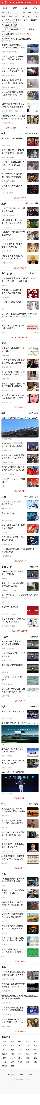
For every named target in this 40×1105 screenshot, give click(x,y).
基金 (31, 496)
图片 (30, 12)
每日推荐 (34, 636)
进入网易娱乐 (19, 268)
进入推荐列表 (19, 1031)
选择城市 (34, 566)
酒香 (27, 1062)
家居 (3, 343)
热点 (35, 7)
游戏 (35, 1053)
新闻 (3, 12)
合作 (21, 1074)
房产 (16, 16)
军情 (36, 413)
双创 (20, 1062)
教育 (4, 1057)
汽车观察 (34, 706)
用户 (37, 2)
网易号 (4, 636)
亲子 (4, 1062)
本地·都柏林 (7, 566)
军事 (3, 16)
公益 (30, 16)
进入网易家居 (19, 407)
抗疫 (12, 1066)
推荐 (15, 7)
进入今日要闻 (11, 128)
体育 (16, 12)
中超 (31, 133)
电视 (26, 203)
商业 (36, 496)
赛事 (21, 133)
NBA (26, 133)
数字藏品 (5, 1066)
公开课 (12, 1057)
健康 (20, 1057)
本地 (35, 1049)
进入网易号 (19, 701)
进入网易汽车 (19, 798)
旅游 (35, 1057)
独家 (27, 1057)
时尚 (12, 1053)
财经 (23, 12)
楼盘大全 (34, 273)
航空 (35, 1062)
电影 (31, 203)
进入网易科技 (19, 868)
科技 (23, 16)
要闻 (5, 7)
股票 (26, 496)
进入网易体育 (19, 198)
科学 (31, 803)
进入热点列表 (19, 961)
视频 (12, 1049)
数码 (27, 1049)
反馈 (12, 1074)
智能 (36, 803)
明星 (36, 203)
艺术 (12, 1062)
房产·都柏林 (7, 273)
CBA (36, 133)
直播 (10, 16)
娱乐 (10, 12)
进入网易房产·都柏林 (19, 337)
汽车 (36, 12)
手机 (20, 1049)
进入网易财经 (19, 561)
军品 (31, 413)
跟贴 (27, 1053)
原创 (25, 7)
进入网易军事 (19, 491)
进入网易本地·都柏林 (19, 631)
